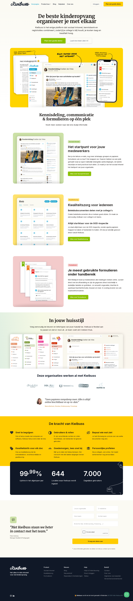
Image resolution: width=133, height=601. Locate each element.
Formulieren (48, 576)
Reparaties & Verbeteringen (73, 576)
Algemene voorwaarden (112, 576)
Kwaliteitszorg (48, 573)
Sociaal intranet (49, 570)
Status (86, 576)
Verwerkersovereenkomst (113, 579)
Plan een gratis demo (113, 4)
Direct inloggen (89, 573)
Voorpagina (35, 4)
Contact (107, 570)
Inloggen (96, 4)
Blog (54, 4)
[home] (20, 4)
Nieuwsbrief (68, 573)
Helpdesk (61, 4)
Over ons (70, 4)
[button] (46, 4)
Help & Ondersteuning (91, 570)
